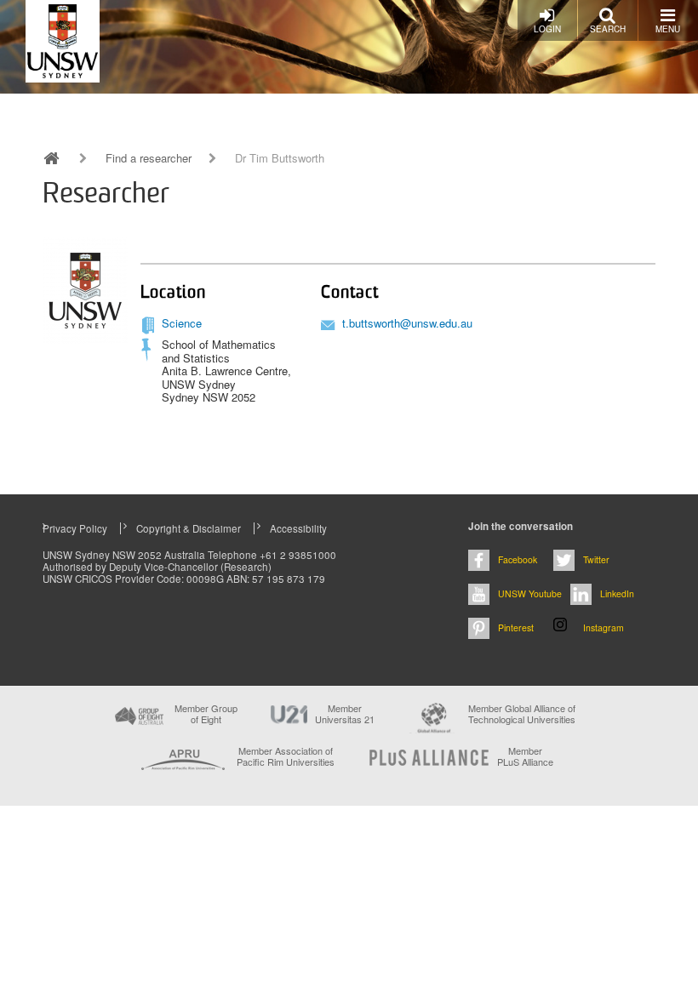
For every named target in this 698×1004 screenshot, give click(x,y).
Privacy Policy (75, 528)
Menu (667, 29)
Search (608, 29)
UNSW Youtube (530, 593)
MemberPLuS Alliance (525, 756)
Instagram (603, 627)
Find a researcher (149, 158)
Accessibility (298, 528)
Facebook (517, 559)
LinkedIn (617, 593)
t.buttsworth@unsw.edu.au (407, 323)
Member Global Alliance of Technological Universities (521, 714)
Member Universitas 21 (345, 714)
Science (182, 323)
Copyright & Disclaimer (188, 528)
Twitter (596, 559)
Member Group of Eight (205, 714)
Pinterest (516, 627)
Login (547, 29)
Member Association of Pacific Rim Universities (286, 756)
